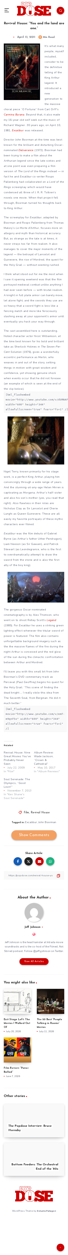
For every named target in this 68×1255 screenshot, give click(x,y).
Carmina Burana (14, 114)
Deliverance (26, 150)
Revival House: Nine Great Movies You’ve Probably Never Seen (17, 758)
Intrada (51, 942)
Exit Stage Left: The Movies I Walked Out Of (17, 1023)
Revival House (40, 812)
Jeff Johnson (32, 927)
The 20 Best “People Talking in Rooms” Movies (49, 1023)
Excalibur (18, 130)
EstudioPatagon (46, 1210)
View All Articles (34, 961)
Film (26, 812)
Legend (51, 620)
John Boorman (47, 822)
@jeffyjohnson (42, 951)
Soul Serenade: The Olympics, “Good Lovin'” (17, 783)
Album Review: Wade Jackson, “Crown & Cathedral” (44, 758)
